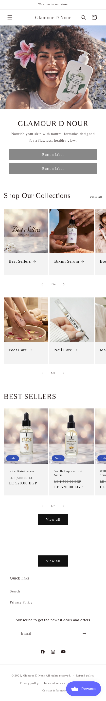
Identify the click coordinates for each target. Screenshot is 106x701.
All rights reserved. (58, 675)
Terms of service (54, 683)
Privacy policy (29, 683)
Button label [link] (53, 155)
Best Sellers (20, 261)
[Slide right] (63, 284)
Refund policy (85, 675)
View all (95, 197)
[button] (9, 17)
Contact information (55, 690)
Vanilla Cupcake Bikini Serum (69, 473)
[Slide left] (42, 284)
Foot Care (18, 350)
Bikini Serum (66, 261)
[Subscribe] (84, 633)
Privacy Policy (21, 602)
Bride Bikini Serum (21, 471)
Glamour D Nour (34, 675)
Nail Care (63, 350)
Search (15, 591)
